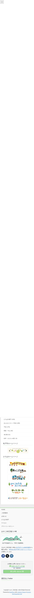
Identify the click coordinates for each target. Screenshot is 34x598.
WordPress (12, 592)
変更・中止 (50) (8, 430)
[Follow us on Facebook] (3, 556)
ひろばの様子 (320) (9, 419)
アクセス (3, 523)
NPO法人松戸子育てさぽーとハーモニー (20, 549)
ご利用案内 (4, 513)
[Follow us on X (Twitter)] (7, 556)
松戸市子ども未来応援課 (23, 547)
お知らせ (3, 516)
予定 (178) (7, 427)
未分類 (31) (7, 434)
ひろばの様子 (5, 519)
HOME (3, 509)
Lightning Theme (21, 592)
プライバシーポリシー (7, 526)
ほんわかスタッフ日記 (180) (12, 423)
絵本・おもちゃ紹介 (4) (10, 438)
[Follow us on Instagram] (11, 556)
